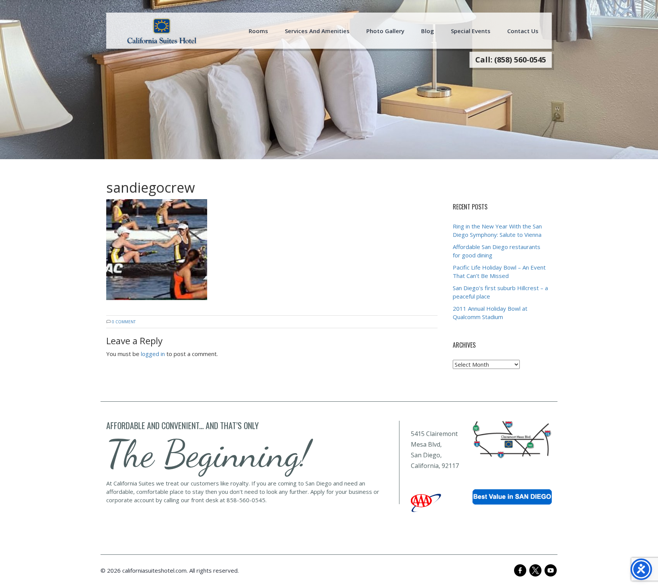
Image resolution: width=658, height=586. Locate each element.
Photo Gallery (385, 31)
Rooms (258, 31)
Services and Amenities (317, 31)
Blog (427, 31)
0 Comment (124, 321)
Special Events (470, 31)
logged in (153, 354)
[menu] (161, 31)
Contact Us (522, 31)
